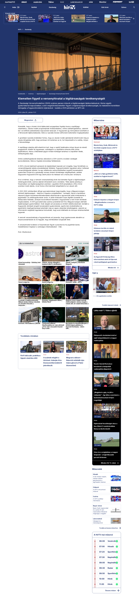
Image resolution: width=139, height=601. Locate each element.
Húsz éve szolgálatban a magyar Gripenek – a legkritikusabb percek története (106, 454)
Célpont (96, 487)
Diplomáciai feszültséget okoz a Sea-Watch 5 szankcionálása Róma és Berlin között (105, 426)
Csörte (95, 496)
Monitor (96, 170)
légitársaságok (41, 93)
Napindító (112, 557)
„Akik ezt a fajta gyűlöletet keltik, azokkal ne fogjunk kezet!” (59, 20)
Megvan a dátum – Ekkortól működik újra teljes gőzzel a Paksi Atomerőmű (75, 361)
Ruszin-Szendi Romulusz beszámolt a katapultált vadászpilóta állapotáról (103, 366)
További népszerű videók (110, 305)
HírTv (19, 29)
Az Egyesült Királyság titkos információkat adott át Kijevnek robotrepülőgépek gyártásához (105, 259)
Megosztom (28, 120)
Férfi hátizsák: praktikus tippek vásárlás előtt (30, 357)
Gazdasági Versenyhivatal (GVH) (59, 93)
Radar (110, 568)
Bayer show (97, 506)
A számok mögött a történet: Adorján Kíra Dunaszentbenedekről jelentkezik (52, 361)
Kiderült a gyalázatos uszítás (102, 296)
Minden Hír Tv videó (108, 463)
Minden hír (112, 268)
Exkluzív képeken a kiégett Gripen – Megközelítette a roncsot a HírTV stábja (93, 20)
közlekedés (21, 93)
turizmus (31, 93)
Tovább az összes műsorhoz (108, 528)
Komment (97, 142)
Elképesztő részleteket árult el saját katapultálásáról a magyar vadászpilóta (105, 337)
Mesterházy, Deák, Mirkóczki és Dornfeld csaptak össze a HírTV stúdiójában (27, 20)
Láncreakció (97, 519)
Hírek (44, 354)
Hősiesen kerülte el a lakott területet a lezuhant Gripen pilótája (126, 20)
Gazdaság (28, 29)
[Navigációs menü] (5, 7)
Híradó (95, 474)
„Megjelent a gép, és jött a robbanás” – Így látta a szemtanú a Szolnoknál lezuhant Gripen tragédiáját (106, 396)
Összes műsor (110, 590)
